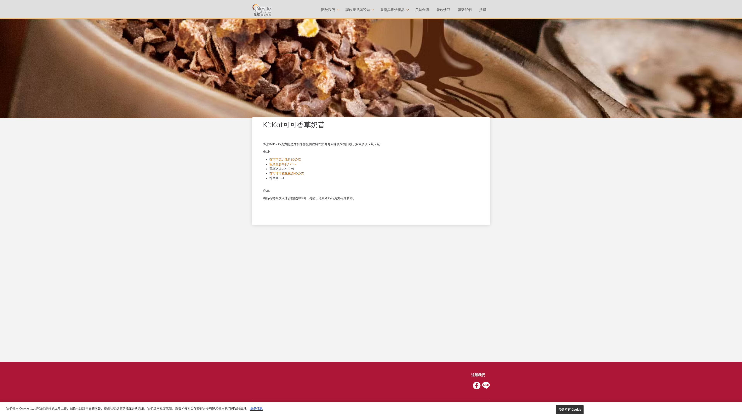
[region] (371, 409)
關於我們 (328, 10)
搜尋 (482, 10)
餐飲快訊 (443, 10)
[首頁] (261, 10)
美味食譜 (422, 10)
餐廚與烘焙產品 (392, 10)
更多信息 (256, 408)
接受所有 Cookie (569, 409)
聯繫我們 (465, 10)
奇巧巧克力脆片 (280, 159)
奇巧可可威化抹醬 (281, 173)
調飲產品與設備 (357, 10)
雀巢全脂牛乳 (278, 164)
